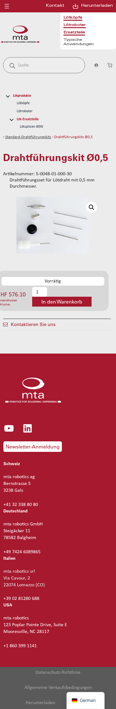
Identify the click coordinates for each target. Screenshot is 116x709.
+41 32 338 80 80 (20, 504)
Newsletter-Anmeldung (33, 447)
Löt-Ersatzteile (28, 119)
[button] (91, 207)
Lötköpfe (23, 103)
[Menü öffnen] (7, 6)
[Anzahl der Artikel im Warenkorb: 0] (110, 65)
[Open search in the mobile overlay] (44, 65)
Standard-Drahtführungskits (28, 137)
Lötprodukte (22, 96)
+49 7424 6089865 (22, 552)
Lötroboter (24, 111)
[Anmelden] (96, 65)
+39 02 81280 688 (21, 598)
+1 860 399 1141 (20, 645)
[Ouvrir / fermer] (8, 95)
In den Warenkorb (61, 302)
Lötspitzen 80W (31, 127)
